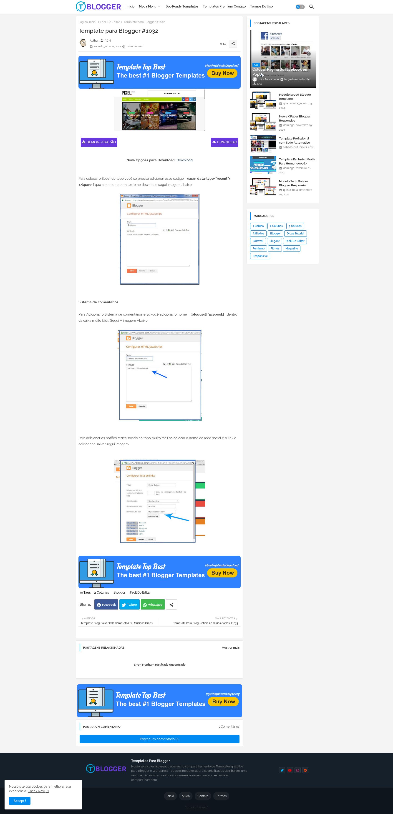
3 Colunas (295, 226)
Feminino (259, 248)
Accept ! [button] (20, 801)
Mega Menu (147, 6)
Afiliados (258, 233)
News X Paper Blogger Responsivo (294, 118)
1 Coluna (258, 226)
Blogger (119, 592)
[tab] (130, 6)
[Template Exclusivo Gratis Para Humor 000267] (263, 165)
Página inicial (87, 22)
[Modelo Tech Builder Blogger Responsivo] (263, 187)
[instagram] (298, 770)
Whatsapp (155, 604)
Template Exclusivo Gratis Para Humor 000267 (297, 161)
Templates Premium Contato (224, 6)
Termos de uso (261, 6)
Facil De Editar (110, 22)
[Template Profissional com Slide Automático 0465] (263, 144)
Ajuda (186, 796)
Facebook (109, 604)
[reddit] (305, 770)
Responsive (260, 256)
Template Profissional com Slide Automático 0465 (294, 142)
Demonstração (101, 142)
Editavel (258, 241)
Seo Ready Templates (182, 6)
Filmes (275, 248)
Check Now (36, 791)
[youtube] (290, 770)
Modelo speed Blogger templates (295, 96)
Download (227, 142)
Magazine (291, 248)
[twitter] (282, 770)
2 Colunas (101, 592)
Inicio (130, 6)
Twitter (132, 604)
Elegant (275, 241)
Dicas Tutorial (295, 233)
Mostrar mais (230, 647)
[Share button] (171, 604)
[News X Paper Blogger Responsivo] (263, 122)
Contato (202, 796)
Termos (221, 796)
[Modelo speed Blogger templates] (263, 100)
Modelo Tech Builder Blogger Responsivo (293, 183)
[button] (300, 7)
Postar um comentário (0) (159, 739)
